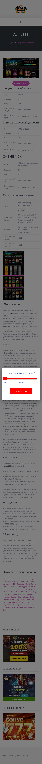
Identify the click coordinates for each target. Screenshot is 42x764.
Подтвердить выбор (21, 391)
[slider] (5, 378)
